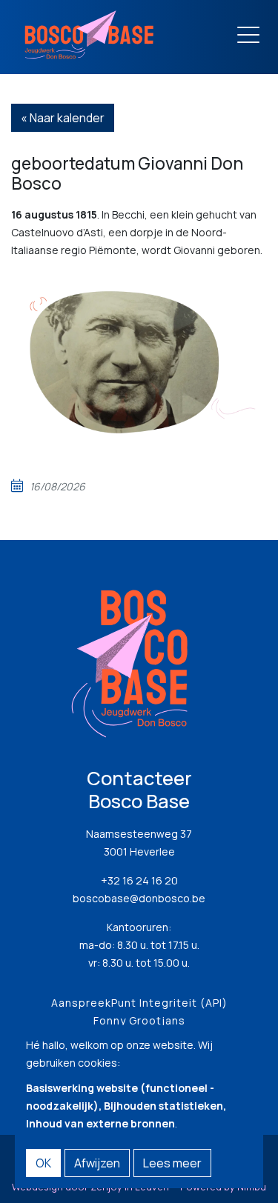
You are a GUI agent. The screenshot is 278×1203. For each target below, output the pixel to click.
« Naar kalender (63, 118)
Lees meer (172, 1163)
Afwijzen (97, 1163)
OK (43, 1163)
